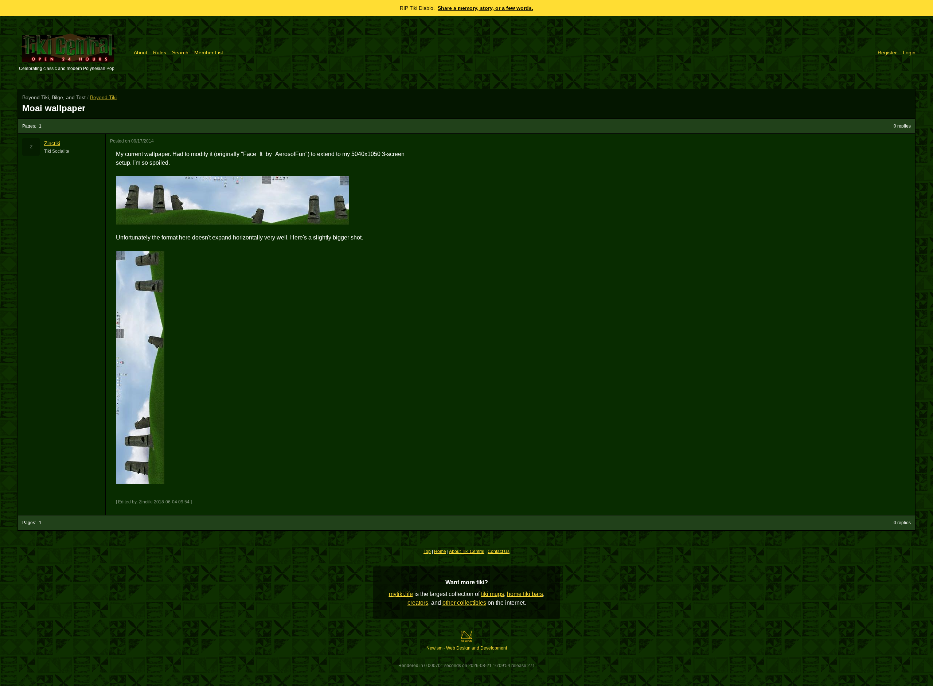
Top (427, 551)
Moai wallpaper (53, 108)
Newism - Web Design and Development (466, 648)
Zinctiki (52, 143)
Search (180, 52)
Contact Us (499, 551)
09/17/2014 (142, 141)
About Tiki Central (466, 551)
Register (887, 52)
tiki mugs (492, 594)
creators (417, 603)
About (140, 52)
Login (909, 52)
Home (440, 551)
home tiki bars (525, 594)
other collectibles (464, 603)
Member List (208, 52)
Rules (159, 52)
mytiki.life (401, 594)
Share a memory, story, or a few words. (485, 8)
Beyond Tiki (103, 97)
